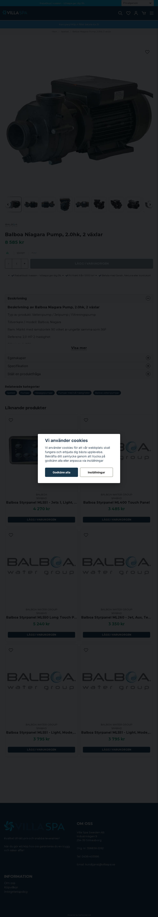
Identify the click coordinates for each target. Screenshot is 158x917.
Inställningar (96, 472)
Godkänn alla (61, 472)
